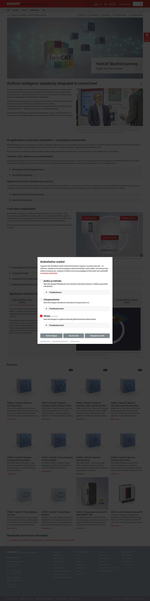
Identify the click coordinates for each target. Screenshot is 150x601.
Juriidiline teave (45, 341)
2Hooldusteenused (56, 325)
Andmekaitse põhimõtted (48, 273)
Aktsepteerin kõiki (97, 335)
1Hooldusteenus (55, 292)
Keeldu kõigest (51, 335)
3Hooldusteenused (56, 308)
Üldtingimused (74, 341)
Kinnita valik (74, 335)
